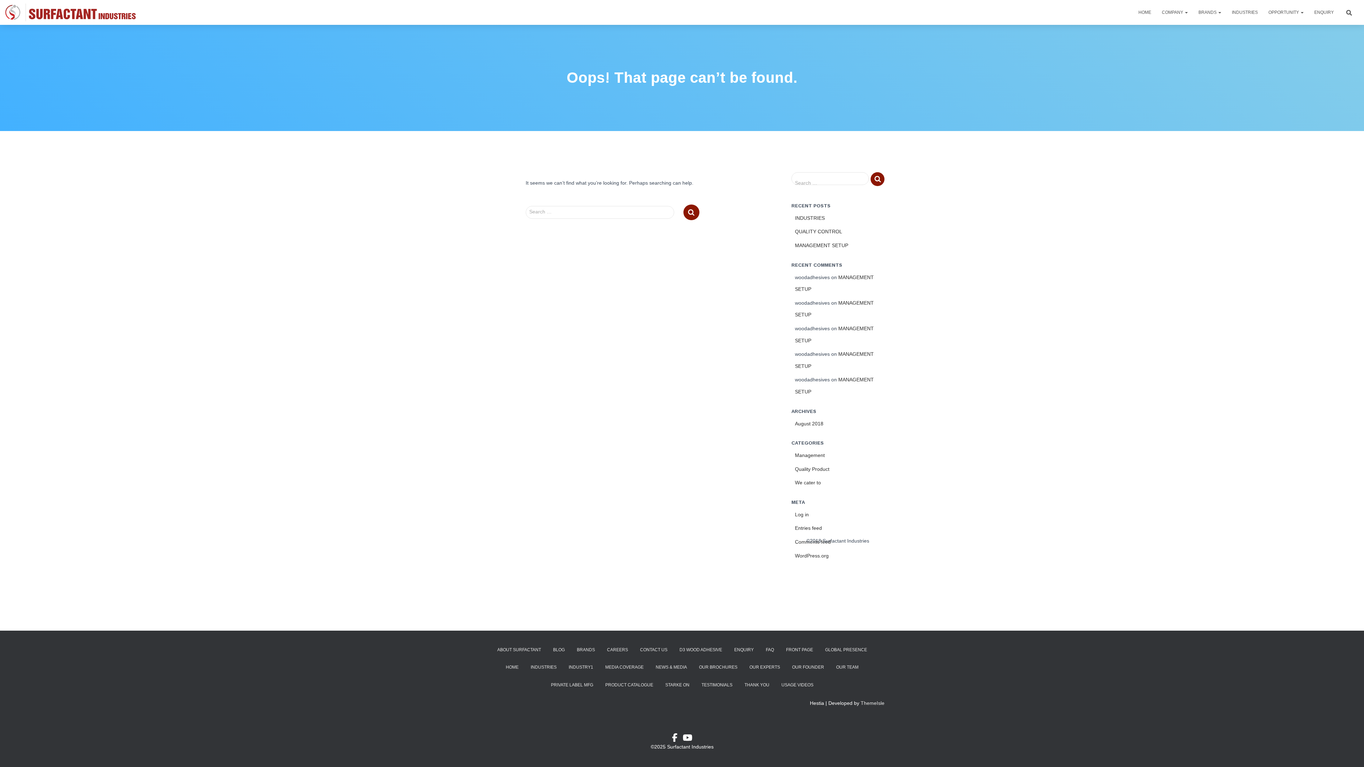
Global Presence (846, 649)
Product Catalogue (629, 684)
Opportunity (1284, 12)
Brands (1208, 12)
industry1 (581, 667)
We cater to (808, 482)
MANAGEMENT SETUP (821, 245)
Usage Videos (797, 684)
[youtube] (687, 739)
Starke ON (677, 684)
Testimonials (717, 684)
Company (1173, 12)
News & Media (671, 667)
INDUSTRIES (810, 218)
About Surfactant (519, 649)
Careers (617, 649)
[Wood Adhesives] (70, 12)
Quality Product (812, 469)
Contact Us (653, 649)
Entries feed (808, 528)
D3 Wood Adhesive (701, 649)
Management (810, 455)
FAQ (770, 649)
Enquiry (1324, 12)
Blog (559, 649)
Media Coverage (624, 667)
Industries (1245, 12)
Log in (802, 514)
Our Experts (764, 667)
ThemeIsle (872, 703)
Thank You (757, 684)
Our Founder (808, 667)
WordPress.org (812, 556)
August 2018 (809, 423)
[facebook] (677, 739)
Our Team (847, 667)
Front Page (799, 649)
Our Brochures (718, 667)
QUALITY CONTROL (818, 231)
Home (1144, 12)
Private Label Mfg (572, 684)
